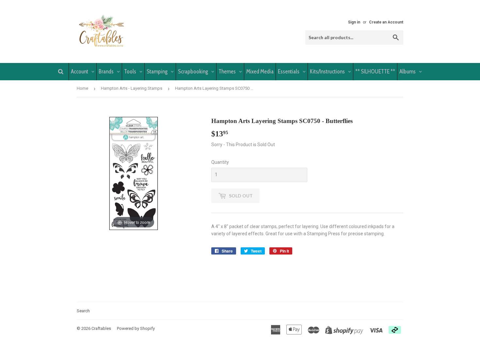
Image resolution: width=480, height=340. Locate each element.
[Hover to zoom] (133, 173)
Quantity (220, 162)
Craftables (101, 328)
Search (83, 310)
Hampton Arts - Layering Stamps (131, 88)
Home (82, 88)
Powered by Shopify (136, 328)
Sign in (354, 22)
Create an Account (386, 22)
